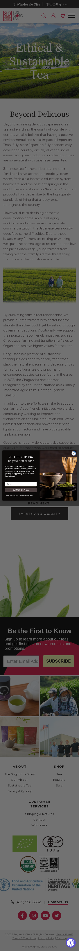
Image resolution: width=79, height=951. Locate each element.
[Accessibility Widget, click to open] (71, 943)
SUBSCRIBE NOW (21, 489)
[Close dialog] (74, 453)
